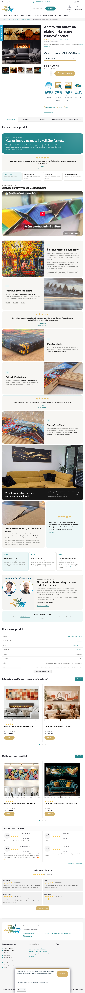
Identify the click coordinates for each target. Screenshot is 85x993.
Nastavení (21, 990)
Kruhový (79, 641)
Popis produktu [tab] (10, 119)
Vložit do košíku (66, 73)
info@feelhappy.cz (68, 566)
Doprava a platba (6, 2)
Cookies (6, 962)
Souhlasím (62, 974)
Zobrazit (9, 737)
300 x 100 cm (8, 720)
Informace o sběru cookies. (25, 982)
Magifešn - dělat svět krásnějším (38, 951)
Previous (77, 679)
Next (81, 679)
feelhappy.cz (28, 936)
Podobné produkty (74, 119)
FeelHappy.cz (67, 933)
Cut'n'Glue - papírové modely (37, 949)
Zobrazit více (43, 908)
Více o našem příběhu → (43, 606)
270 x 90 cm (16, 720)
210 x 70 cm (32, 720)
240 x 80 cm (24, 720)
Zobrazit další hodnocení (75, 864)
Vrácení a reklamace (9, 953)
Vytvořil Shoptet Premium (77, 989)
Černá (80, 636)
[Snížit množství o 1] (51, 75)
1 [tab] (39, 744)
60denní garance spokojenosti (11, 965)
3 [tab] (42, 744)
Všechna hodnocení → (42, 168)
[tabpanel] (22, 713)
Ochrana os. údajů (8, 960)
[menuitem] (10, 15)
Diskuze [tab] (42, 119)
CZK (78, 2)
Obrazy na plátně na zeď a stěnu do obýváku (39, 955)
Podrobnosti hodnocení (65, 40)
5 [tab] (45, 744)
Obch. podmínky (8, 957)
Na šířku (79, 650)
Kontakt (6, 967)
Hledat (50, 8)
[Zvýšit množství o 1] (51, 72)
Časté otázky (7, 955)
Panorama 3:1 (77, 645)
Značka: (48, 112)
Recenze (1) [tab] (26, 119)
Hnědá (69, 636)
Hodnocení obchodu (42, 870)
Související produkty (58, 119)
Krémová (74, 636)
